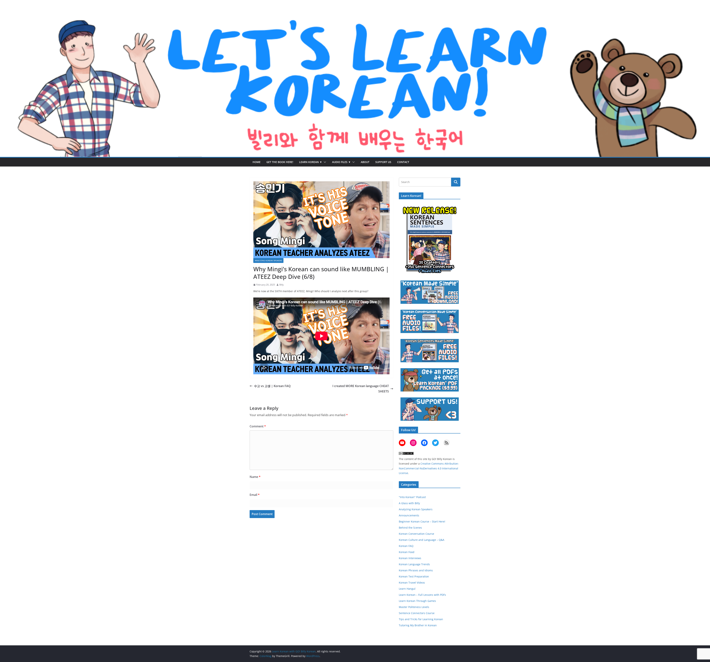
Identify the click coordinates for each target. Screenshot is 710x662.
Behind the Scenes (410, 527)
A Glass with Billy (409, 503)
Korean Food (406, 552)
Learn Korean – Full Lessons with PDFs (422, 595)
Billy (281, 284)
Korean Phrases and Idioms (416, 570)
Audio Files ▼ (341, 162)
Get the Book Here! (279, 162)
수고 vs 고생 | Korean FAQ (272, 386)
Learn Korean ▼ (310, 162)
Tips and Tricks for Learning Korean (421, 619)
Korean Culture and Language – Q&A (421, 540)
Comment (258, 426)
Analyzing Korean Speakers (268, 260)
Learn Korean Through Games (417, 601)
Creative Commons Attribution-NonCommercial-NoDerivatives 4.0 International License (429, 468)
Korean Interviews (410, 558)
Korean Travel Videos (412, 582)
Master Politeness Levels (414, 607)
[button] (324, 162)
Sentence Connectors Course (417, 613)
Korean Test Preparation (414, 576)
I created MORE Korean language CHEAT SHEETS (360, 388)
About (365, 162)
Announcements (409, 515)
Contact (403, 162)
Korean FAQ (406, 546)
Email (255, 495)
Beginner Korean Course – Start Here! (422, 521)
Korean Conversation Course (416, 533)
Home (257, 162)
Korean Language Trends (414, 564)
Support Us (383, 162)
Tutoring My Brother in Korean (418, 625)
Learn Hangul (407, 588)
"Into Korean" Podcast (412, 497)
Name (255, 477)
